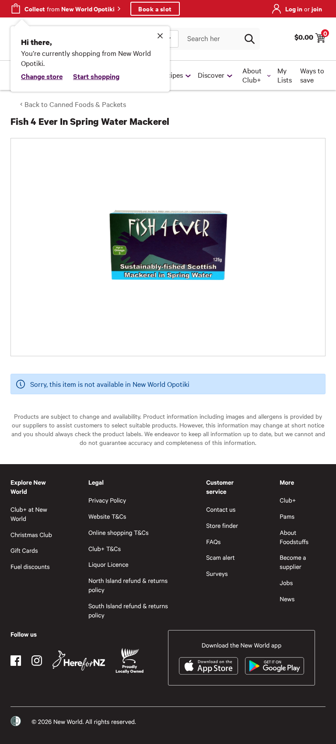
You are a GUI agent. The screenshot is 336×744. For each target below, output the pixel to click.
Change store (42, 76)
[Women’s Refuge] (15, 721)
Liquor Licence (108, 564)
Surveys (217, 573)
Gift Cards (24, 550)
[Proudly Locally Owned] (130, 661)
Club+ (288, 500)
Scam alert (220, 557)
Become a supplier (293, 562)
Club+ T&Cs (104, 548)
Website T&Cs (107, 516)
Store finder (222, 525)
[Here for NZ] (78, 661)
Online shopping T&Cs (118, 532)
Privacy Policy (107, 500)
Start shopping (96, 76)
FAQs (213, 541)
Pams (287, 516)
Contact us (220, 509)
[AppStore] (208, 666)
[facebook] (15, 660)
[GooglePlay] (274, 666)
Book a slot (155, 8)
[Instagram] (37, 660)
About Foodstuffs (294, 537)
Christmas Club (31, 534)
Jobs (286, 583)
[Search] (249, 38)
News (287, 599)
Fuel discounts (30, 566)
